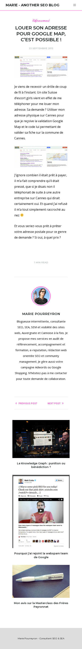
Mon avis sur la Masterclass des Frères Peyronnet (41, 605)
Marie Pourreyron (41, 314)
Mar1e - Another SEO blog (32, 5)
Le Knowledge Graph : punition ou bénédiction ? (41, 465)
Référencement (41, 20)
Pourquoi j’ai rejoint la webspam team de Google (41, 555)
